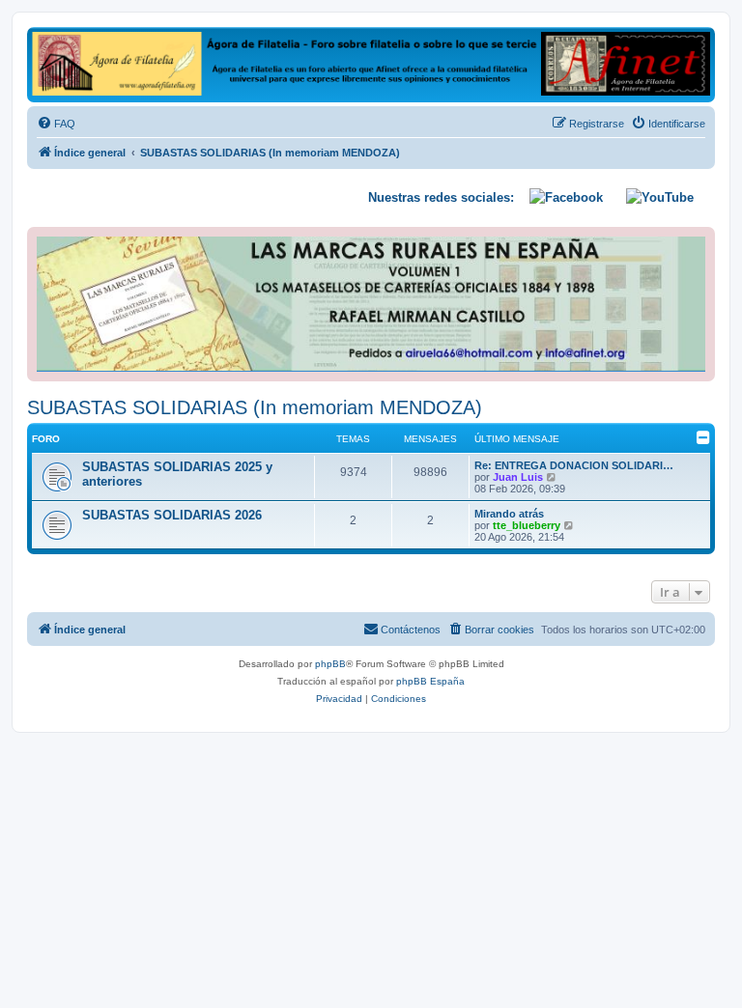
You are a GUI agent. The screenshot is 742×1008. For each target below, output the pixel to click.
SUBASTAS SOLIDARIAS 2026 (172, 515)
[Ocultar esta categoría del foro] (703, 437)
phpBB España (430, 681)
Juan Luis (518, 477)
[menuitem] (56, 123)
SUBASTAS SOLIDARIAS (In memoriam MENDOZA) (254, 407)
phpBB (330, 663)
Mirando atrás (509, 513)
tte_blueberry (526, 525)
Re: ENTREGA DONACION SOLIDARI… (573, 465)
